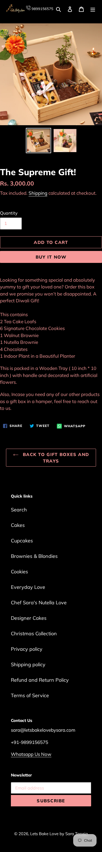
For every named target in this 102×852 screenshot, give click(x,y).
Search (19, 510)
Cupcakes (22, 540)
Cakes (18, 525)
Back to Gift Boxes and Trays (55, 458)
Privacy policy (26, 649)
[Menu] (92, 8)
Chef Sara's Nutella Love (39, 602)
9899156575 (42, 9)
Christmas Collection (34, 633)
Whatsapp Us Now (31, 754)
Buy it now (51, 257)
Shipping (38, 193)
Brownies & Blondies (34, 556)
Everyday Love (28, 587)
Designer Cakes (29, 618)
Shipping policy (28, 664)
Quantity (9, 213)
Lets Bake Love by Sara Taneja (59, 833)
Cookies (19, 571)
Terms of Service (30, 695)
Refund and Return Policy (40, 680)
